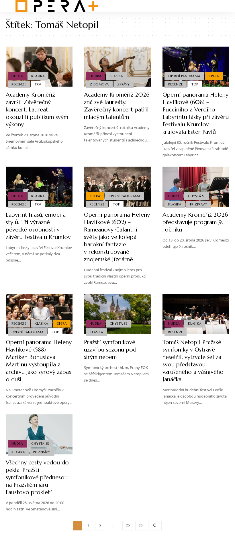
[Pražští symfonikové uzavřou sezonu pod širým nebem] (117, 314)
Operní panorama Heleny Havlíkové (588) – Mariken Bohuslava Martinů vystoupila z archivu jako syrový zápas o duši (39, 361)
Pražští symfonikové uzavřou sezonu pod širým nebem (110, 350)
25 (128, 525)
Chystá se (196, 196)
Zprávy (123, 84)
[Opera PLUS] (56, 6)
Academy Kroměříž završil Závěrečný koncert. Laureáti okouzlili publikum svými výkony (38, 109)
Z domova (99, 84)
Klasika (37, 76)
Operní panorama (184, 76)
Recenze (18, 84)
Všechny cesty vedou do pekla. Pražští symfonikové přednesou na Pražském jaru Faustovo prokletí (37, 477)
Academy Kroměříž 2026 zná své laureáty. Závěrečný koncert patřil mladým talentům (116, 106)
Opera (214, 76)
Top (38, 84)
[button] (10, 6)
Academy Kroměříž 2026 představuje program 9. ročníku (195, 222)
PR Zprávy (198, 204)
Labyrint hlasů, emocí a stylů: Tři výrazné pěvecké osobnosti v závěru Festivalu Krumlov (38, 226)
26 (140, 525)
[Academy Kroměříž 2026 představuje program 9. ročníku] (195, 187)
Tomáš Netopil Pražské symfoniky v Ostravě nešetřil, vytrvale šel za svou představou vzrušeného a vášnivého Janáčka (193, 361)
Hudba (17, 76)
